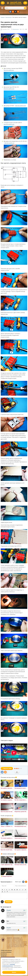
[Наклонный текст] (4, 890)
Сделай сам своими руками (14, 3)
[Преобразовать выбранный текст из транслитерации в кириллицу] (5, 892)
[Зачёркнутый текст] (9, 890)
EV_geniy (9, 910)
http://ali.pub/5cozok (9, 88)
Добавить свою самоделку (6, 950)
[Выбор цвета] (22, 890)
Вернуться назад (7, 768)
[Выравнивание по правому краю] (17, 890)
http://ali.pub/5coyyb (9, 124)
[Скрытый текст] (25, 890)
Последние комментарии (6, 952)
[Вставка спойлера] (7, 892)
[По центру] (14, 890)
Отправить (8, 901)
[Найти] (25, 8)
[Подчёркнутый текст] (7, 890)
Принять (14, 972)
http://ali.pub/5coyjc (9, 70)
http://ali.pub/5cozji (9, 143)
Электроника (16, 29)
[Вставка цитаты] (2, 892)
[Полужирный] (2, 890)
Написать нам (3, 955)
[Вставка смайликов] (20, 890)
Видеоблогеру (4, 953)
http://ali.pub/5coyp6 (20, 105)
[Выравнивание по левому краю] (12, 890)
